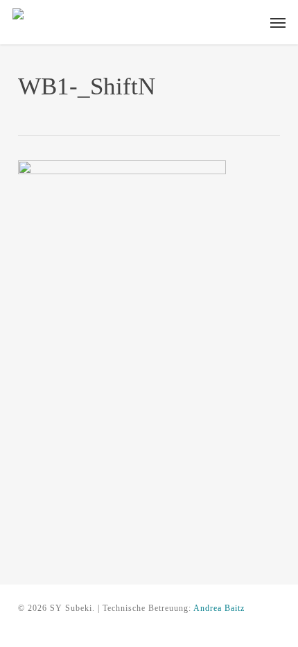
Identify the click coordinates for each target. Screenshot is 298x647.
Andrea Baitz (219, 608)
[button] (278, 22)
